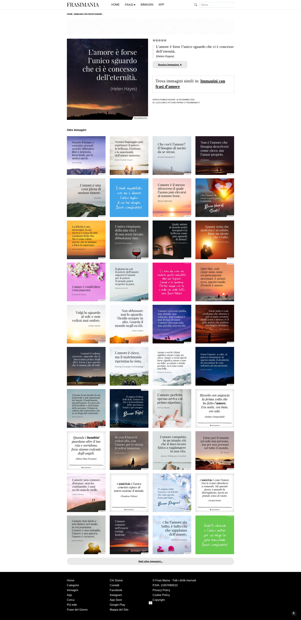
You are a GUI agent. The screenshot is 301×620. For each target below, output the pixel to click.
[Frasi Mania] (83, 4)
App (69, 595)
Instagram (116, 595)
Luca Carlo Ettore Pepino (170, 103)
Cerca (70, 599)
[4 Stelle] (162, 40)
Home (70, 580)
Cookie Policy (161, 595)
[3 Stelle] (159, 40)
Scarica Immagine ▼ (170, 64)
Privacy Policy (161, 590)
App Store (116, 599)
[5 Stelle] (165, 40)
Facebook (116, 590)
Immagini (72, 590)
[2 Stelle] (156, 40)
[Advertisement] (150, 26)
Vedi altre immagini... (150, 561)
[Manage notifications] (293, 613)
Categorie (73, 585)
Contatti (114, 585)
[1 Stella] (154, 40)
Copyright (159, 599)
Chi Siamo (116, 580)
